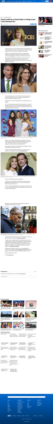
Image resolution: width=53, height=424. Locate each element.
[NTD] (9, 415)
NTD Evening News (20, 404)
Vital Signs (19, 411)
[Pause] (39, 23)
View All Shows (19, 412)
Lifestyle (29, 400)
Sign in (47, 1)
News (1, 17)
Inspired (28, 407)
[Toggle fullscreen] (49, 23)
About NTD (39, 400)
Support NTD (39, 405)
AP (14, 188)
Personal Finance (29, 406)
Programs (19, 400)
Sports (8, 411)
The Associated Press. (23, 150)
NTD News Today (20, 407)
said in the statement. (22, 238)
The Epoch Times (10, 254)
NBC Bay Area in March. (22, 249)
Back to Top (52, 420)
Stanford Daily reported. (14, 246)
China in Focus (19, 405)
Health (8, 407)
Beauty (28, 404)
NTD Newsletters (39, 404)
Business (9, 405)
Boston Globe (12, 55)
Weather (9, 406)
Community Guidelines (22, 273)
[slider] (45, 22)
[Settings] (51, 23)
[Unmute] (51, 21)
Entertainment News (7, 17)
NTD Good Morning (20, 406)
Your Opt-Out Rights (26, 421)
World (8, 404)
